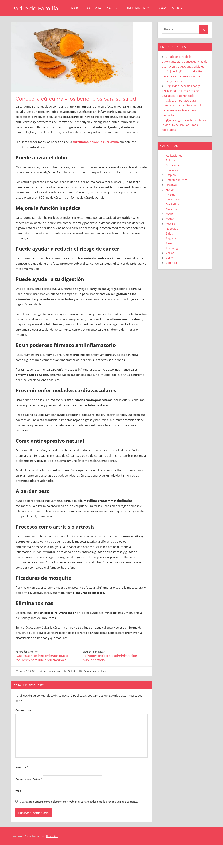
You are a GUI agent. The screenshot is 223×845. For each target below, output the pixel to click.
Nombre (21, 767)
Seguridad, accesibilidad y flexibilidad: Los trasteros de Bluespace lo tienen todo (181, 91)
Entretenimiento (136, 8)
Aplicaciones (174, 155)
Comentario (23, 710)
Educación (172, 170)
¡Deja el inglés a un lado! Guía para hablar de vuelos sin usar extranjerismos (183, 76)
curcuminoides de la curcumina (96, 142)
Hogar (160, 8)
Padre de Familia (34, 8)
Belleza (170, 160)
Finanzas (171, 185)
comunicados (52, 671)
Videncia (171, 263)
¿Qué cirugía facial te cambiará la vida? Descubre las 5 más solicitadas (184, 125)
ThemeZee (52, 836)
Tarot (169, 243)
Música (170, 224)
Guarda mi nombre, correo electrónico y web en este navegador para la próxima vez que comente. (79, 801)
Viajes (170, 258)
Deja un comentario (94, 671)
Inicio (74, 8)
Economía (93, 8)
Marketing (172, 204)
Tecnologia (173, 248)
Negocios (172, 229)
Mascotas (172, 209)
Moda (169, 214)
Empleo (171, 175)
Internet (171, 194)
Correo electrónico (28, 779)
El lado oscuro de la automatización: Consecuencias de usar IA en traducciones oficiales (184, 61)
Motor (177, 8)
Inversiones (173, 199)
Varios (170, 253)
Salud (112, 8)
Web (18, 790)
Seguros (171, 238)
